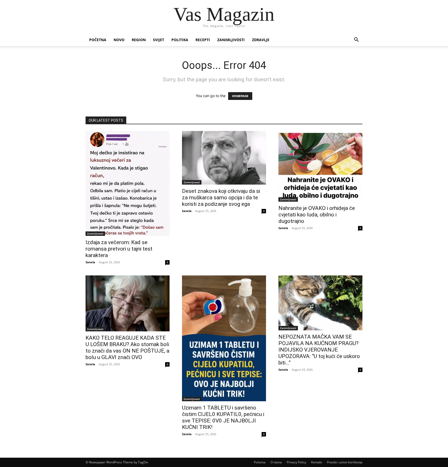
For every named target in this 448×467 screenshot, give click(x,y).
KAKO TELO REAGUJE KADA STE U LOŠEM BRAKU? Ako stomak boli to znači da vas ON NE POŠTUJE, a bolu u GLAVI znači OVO (127, 347)
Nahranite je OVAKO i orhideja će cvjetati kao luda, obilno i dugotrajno (316, 214)
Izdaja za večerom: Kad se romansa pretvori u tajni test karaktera (119, 248)
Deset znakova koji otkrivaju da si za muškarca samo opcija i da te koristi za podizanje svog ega (221, 197)
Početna (97, 39)
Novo (119, 39)
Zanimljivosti (231, 39)
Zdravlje (260, 39)
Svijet (158, 39)
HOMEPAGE (240, 96)
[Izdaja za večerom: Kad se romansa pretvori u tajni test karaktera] (128, 183)
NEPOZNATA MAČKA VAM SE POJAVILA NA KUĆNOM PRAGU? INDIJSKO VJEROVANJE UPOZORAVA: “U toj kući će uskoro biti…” (319, 350)
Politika (179, 39)
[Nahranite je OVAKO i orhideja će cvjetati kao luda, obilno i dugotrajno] (320, 166)
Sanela (90, 262)
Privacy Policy (296, 462)
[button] (356, 40)
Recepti (202, 39)
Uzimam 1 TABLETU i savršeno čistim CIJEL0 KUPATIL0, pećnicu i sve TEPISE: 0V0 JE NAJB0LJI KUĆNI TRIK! (223, 417)
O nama (276, 462)
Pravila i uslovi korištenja (344, 462)
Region (139, 39)
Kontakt (316, 462)
